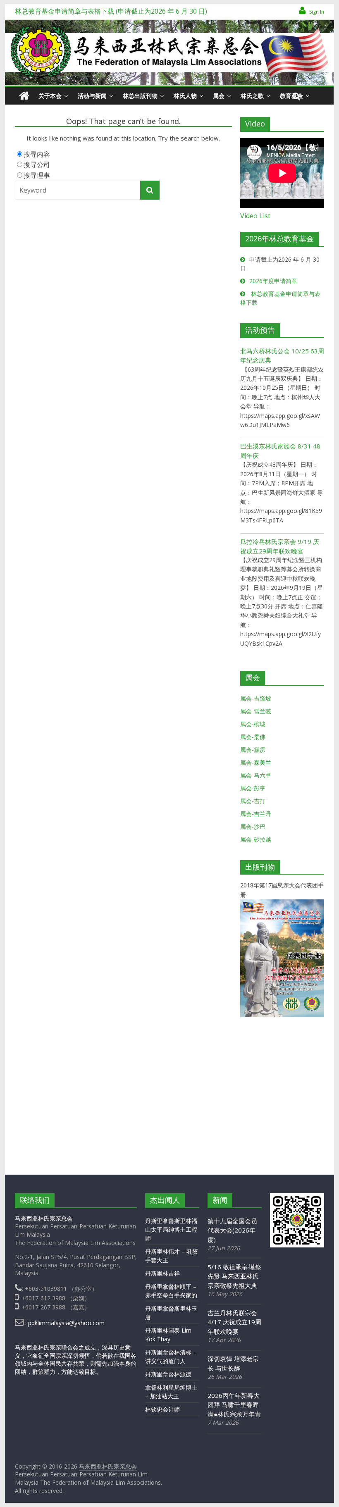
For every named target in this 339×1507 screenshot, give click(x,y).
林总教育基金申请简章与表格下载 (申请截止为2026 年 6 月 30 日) (111, 11)
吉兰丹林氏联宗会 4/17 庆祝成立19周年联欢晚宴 (234, 1322)
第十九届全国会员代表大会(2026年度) (232, 1230)
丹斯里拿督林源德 (168, 1374)
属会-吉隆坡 (255, 698)
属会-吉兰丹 (255, 814)
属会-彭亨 (252, 788)
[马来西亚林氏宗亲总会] (24, 96)
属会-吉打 (252, 801)
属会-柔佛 (252, 737)
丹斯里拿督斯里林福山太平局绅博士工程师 (171, 1229)
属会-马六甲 (255, 775)
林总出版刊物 (140, 96)
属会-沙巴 (252, 826)
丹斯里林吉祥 (162, 1273)
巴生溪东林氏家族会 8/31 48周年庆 (280, 451)
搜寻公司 (37, 164)
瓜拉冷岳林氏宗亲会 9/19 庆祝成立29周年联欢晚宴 (279, 546)
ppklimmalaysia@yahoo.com (66, 1323)
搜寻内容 (37, 154)
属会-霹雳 (252, 750)
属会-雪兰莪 (255, 711)
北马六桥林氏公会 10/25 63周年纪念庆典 (282, 356)
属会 (218, 96)
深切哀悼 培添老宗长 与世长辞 (233, 1363)
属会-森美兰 (255, 762)
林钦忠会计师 (162, 1409)
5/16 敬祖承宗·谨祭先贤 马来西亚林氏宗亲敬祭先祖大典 (234, 1276)
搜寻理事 (37, 175)
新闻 (219, 1200)
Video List (255, 215)
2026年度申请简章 (273, 281)
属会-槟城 (252, 724)
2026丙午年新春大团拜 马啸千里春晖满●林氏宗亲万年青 (234, 1404)
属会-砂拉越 (255, 839)
